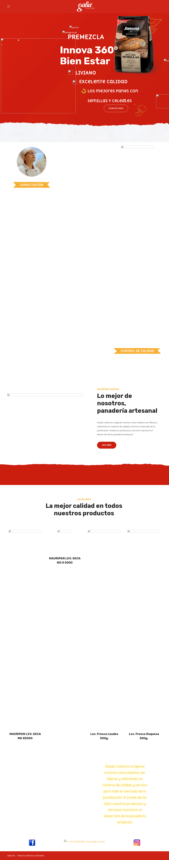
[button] (106, 445)
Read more (26, 745)
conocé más (116, 108)
